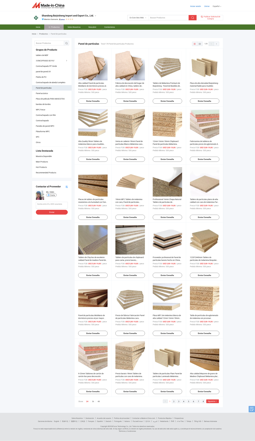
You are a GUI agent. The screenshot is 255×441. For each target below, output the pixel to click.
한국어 (147, 421)
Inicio (38, 27)
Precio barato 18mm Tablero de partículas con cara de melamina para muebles (128, 376)
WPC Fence (40, 109)
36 (93, 401)
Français (91, 421)
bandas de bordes (43, 104)
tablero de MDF (42, 55)
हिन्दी (172, 421)
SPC (37, 137)
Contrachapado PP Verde (46, 66)
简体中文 (65, 421)
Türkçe (188, 421)
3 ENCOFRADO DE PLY (45, 60)
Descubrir (92, 27)
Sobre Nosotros (74, 27)
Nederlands (164, 421)
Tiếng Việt (197, 421)
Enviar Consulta (93, 101)
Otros (38, 142)
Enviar (51, 212)
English (56, 421)
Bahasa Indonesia (210, 421)
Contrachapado (42, 120)
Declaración (90, 418)
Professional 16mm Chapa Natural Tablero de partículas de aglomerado (167, 202)
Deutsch (108, 421)
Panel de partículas (44, 88)
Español (100, 421)
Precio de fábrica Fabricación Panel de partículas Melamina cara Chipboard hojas (129, 318)
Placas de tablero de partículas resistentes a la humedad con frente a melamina (93, 202)
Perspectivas (179, 418)
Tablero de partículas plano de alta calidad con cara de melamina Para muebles (204, 202)
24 (87, 401)
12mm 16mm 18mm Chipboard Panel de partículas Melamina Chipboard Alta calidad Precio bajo (167, 144)
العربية (155, 421)
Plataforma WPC (43, 131)
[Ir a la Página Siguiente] (216, 44)
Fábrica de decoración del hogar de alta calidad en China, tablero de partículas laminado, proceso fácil (129, 86)
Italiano (127, 421)
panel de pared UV (43, 71)
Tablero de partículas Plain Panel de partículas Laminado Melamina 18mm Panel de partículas (167, 376)
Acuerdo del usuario (104, 418)
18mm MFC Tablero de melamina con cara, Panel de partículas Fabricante (128, 202)
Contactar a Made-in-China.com (143, 418)
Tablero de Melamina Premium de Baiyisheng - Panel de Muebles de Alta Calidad (166, 86)
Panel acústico (42, 93)
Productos (55, 27)
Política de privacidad (121, 418)
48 (99, 401)
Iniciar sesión (195, 6)
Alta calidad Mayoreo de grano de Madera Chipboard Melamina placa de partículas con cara (204, 376)
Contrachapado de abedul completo (50, 82)
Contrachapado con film (46, 115)
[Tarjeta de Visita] (67, 186)
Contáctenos (109, 27)
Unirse (206, 6)
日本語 (82, 421)
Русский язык (138, 421)
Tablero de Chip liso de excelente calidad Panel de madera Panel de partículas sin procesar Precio (92, 260)
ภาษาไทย (180, 421)
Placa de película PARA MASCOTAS (50, 98)
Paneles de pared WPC (45, 126)
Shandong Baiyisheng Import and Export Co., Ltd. (68, 15)
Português (118, 421)
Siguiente (211, 401)
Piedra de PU (41, 77)
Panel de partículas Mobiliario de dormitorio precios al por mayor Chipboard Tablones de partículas (92, 318)
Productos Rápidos (165, 418)
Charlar (52, 195)
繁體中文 (74, 421)
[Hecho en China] (49, 5)
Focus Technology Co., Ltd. (122, 426)
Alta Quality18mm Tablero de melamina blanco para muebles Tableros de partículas (91, 144)
